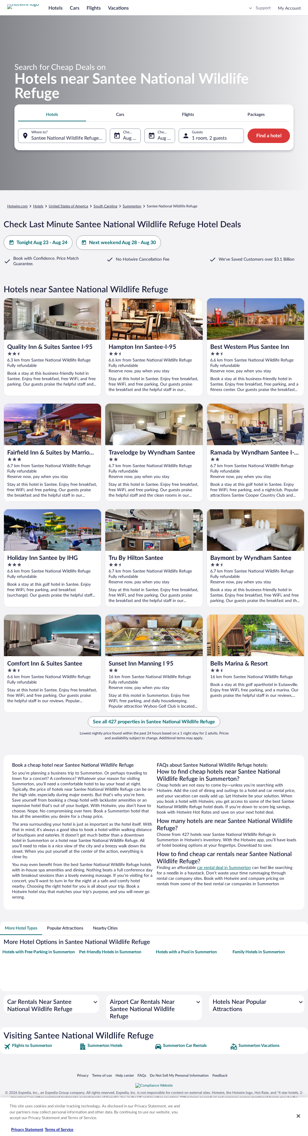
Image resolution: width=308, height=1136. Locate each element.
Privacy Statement (27, 1130)
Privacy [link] (82, 1075)
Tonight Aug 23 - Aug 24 (42, 242)
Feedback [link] (219, 1075)
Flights (94, 8)
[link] (41, 1046)
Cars (74, 8)
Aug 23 (130, 138)
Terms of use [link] (102, 1075)
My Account (289, 8)
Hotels (55, 8)
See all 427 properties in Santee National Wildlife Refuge (154, 721)
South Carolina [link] (105, 206)
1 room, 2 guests (209, 138)
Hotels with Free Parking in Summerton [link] (38, 952)
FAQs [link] (141, 1075)
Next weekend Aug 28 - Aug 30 (122, 242)
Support (263, 8)
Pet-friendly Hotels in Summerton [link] (110, 952)
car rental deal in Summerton (224, 868)
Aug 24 (165, 138)
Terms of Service (59, 1130)
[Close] (298, 1116)
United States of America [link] (68, 206)
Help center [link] (125, 1075)
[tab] (52, 114)
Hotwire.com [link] (17, 206)
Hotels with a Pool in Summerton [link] (186, 952)
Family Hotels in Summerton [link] (259, 952)
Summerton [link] (132, 206)
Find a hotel (269, 135)
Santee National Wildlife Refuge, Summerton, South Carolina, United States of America (68, 138)
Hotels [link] (38, 206)
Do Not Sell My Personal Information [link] (179, 1075)
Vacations (118, 8)
